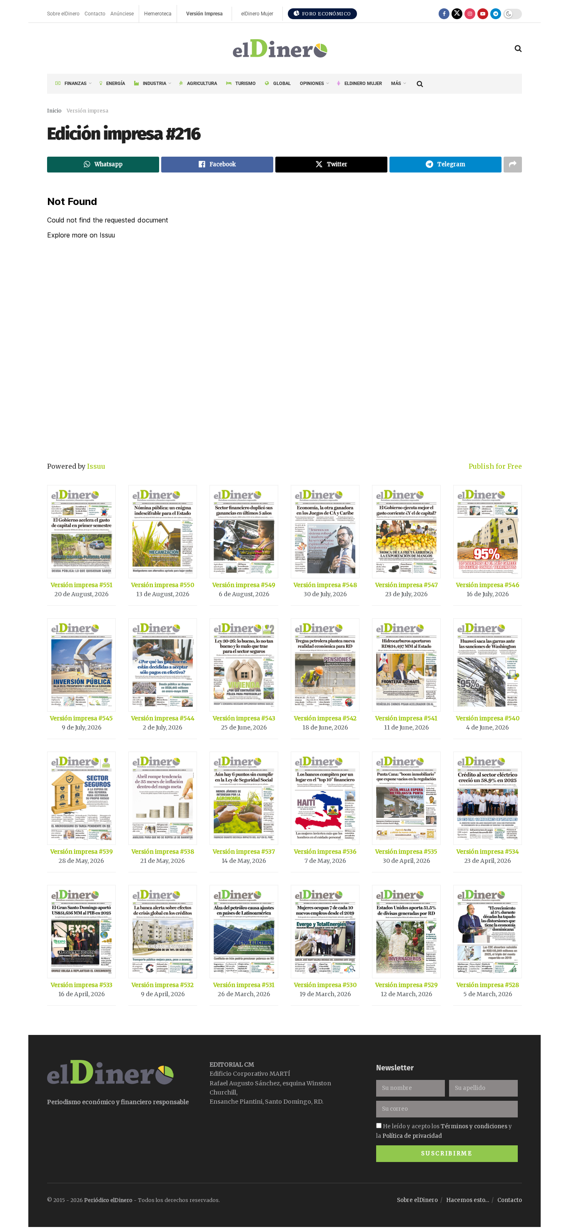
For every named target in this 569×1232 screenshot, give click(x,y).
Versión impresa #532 (163, 985)
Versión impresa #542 (325, 718)
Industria (154, 83)
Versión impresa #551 (81, 585)
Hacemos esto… (467, 1200)
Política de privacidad (412, 1136)
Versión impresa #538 (163, 851)
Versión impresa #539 (81, 851)
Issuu (96, 466)
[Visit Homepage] (281, 48)
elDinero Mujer (257, 14)
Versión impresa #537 (244, 851)
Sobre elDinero (63, 14)
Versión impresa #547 (406, 585)
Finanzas (76, 83)
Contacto (95, 14)
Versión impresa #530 (325, 985)
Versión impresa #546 (487, 585)
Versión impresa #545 (81, 718)
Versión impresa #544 (163, 718)
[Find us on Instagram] (469, 13)
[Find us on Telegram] (495, 13)
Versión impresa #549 (243, 585)
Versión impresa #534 (488, 851)
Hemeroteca (158, 14)
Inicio (54, 110)
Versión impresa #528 (488, 985)
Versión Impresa (204, 14)
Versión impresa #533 (81, 985)
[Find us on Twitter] (457, 13)
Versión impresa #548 (325, 585)
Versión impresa (87, 110)
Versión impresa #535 (406, 851)
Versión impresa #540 (487, 718)
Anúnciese (122, 14)
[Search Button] (518, 48)
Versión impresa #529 (406, 985)
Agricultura (202, 83)
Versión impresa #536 (325, 851)
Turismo (245, 83)
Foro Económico (325, 14)
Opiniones (312, 83)
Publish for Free (495, 466)
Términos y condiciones (474, 1126)
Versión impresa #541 (406, 718)
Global (281, 83)
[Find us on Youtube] (482, 13)
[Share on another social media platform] (513, 164)
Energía (115, 83)
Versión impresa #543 (244, 718)
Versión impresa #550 (162, 585)
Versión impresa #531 (244, 985)
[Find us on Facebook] (444, 13)
